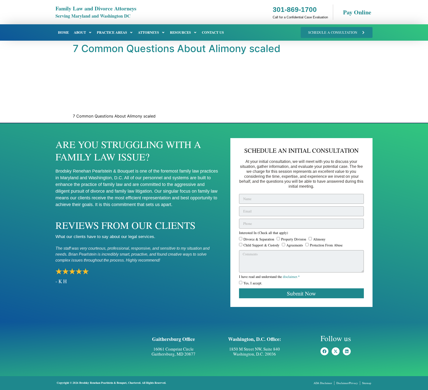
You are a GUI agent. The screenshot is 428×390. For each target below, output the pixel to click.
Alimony (319, 239)
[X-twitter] (336, 351)
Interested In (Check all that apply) (263, 233)
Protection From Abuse (326, 244)
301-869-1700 (295, 9)
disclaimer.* (291, 276)
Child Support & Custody (261, 244)
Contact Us (213, 32)
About (80, 32)
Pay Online (357, 12)
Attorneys (148, 32)
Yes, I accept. (252, 283)
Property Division (293, 239)
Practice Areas (112, 32)
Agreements (294, 244)
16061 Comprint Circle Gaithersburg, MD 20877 (173, 351)
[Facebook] (324, 351)
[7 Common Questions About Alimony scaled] (110, 106)
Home (63, 32)
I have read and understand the (269, 277)
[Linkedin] (347, 351)
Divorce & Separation (258, 239)
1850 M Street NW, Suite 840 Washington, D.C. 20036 (254, 351)
